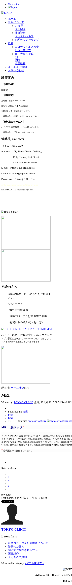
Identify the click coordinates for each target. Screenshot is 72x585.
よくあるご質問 (17, 557)
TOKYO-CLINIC (23, 402)
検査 (21, 387)
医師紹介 (13, 553)
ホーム (15, 387)
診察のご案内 (16, 546)
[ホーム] (6, 12)
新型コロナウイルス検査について (28, 543)
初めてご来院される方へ (23, 550)
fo (9, 421)
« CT (28, 563)
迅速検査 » (37, 563)
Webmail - (13, 4)
